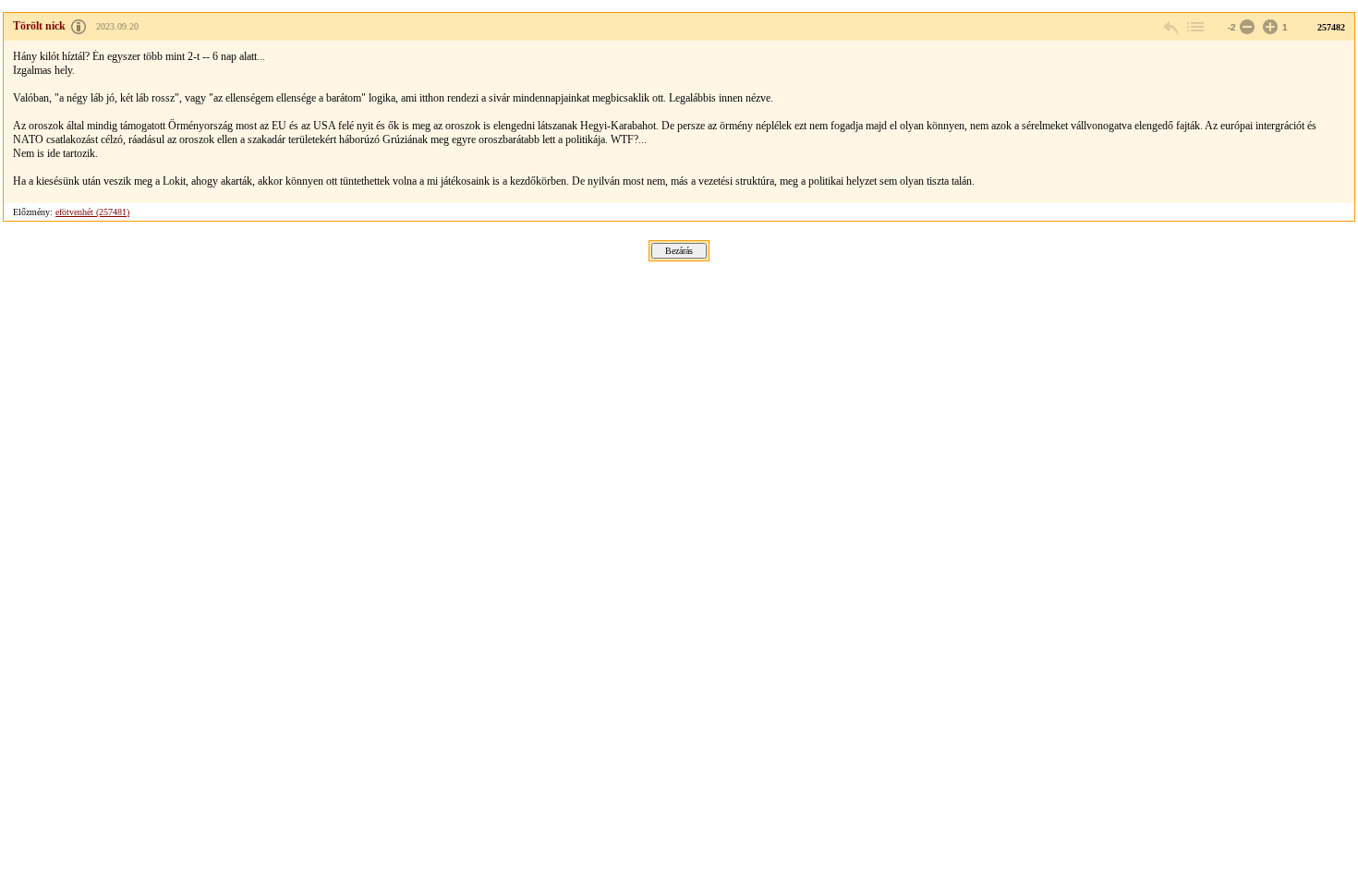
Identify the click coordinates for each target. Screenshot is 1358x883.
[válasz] (1171, 27)
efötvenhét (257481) (92, 212)
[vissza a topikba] (1194, 27)
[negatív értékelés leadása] (1245, 27)
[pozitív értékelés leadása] (1268, 27)
